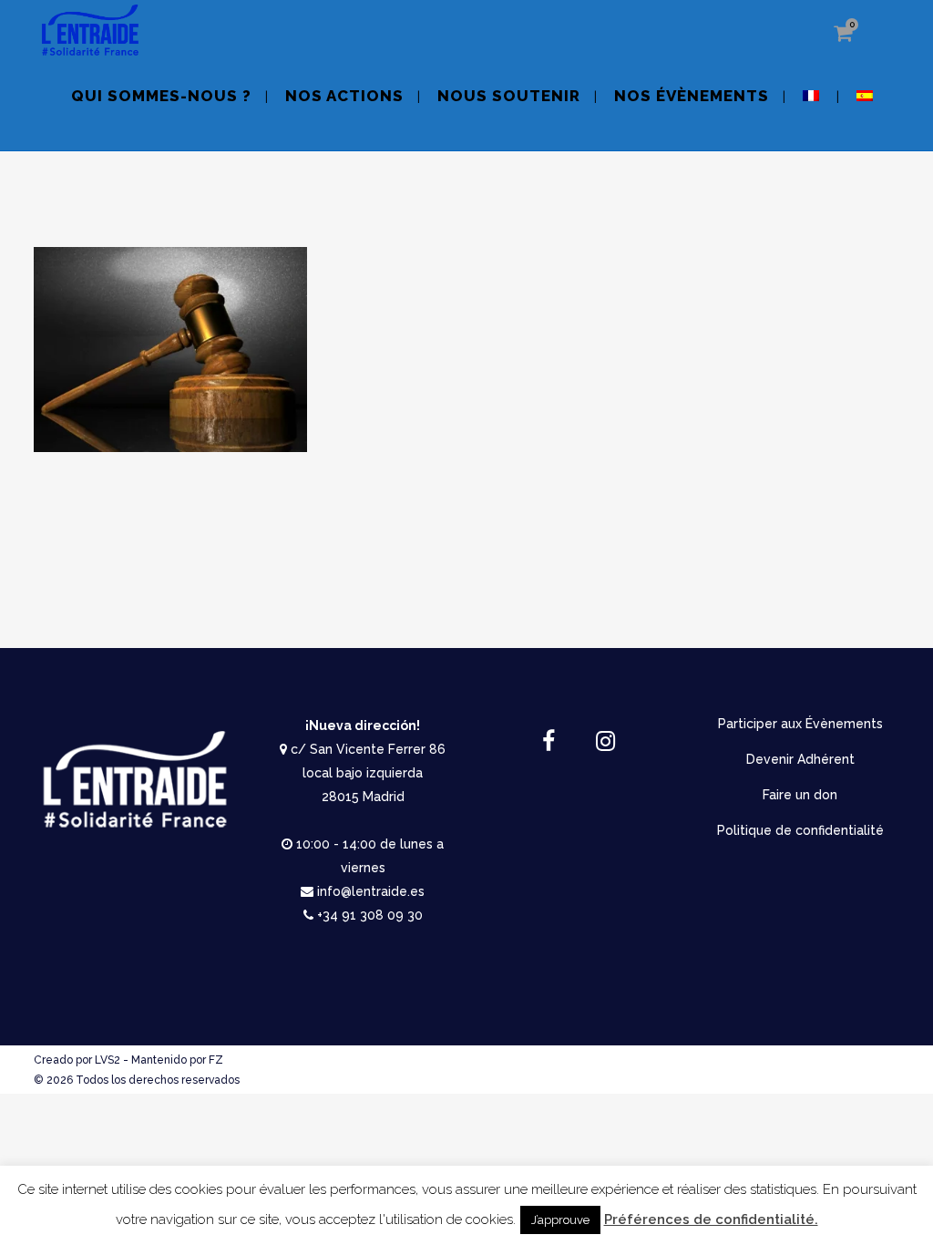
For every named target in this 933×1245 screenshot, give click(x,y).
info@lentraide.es (371, 891)
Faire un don (800, 794)
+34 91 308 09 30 (370, 915)
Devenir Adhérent (800, 759)
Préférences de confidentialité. (711, 1219)
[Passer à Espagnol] (866, 107)
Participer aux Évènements (800, 723)
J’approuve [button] (560, 1220)
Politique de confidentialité (800, 830)
